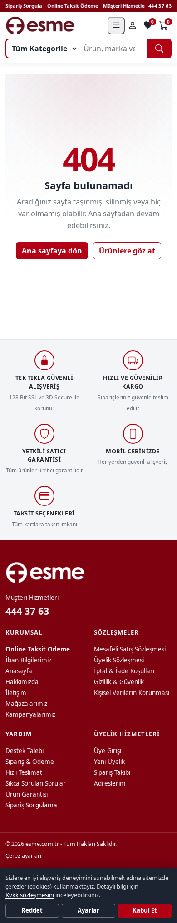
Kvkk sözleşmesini (29, 895)
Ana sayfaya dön (52, 251)
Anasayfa (18, 671)
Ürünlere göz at (127, 251)
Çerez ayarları (23, 856)
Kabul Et (145, 910)
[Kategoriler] (116, 25)
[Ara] (160, 48)
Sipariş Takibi (112, 772)
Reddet (32, 910)
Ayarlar (88, 910)
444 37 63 (160, 5)
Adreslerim (110, 783)
